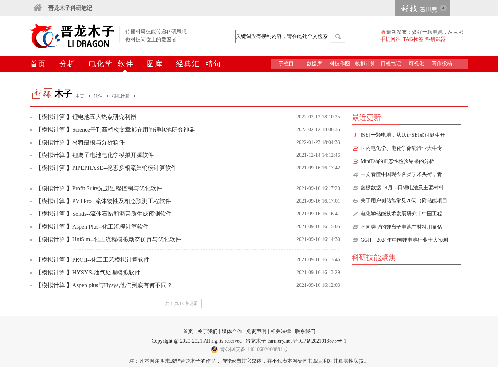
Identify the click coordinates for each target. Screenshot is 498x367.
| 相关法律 (279, 331)
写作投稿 (442, 63)
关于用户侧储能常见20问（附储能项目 (404, 200)
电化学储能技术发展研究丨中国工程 (401, 213)
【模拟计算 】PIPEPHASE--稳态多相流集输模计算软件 (106, 168)
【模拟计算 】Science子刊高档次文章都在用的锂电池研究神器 (115, 129)
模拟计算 (365, 63)
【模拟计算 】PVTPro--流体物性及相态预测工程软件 (103, 201)
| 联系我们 (303, 331)
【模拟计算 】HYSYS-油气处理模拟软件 (88, 272)
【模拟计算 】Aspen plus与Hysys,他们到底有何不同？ (104, 285)
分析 (67, 64)
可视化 (416, 63)
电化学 (101, 64)
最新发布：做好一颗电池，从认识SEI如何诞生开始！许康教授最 (424, 32)
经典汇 (188, 64)
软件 (126, 64)
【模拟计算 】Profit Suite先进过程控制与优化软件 (99, 188)
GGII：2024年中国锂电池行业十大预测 (404, 240)
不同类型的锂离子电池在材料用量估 (401, 227)
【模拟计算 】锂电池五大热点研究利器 (86, 117)
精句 (213, 64)
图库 (155, 64)
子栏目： (289, 63)
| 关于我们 (206, 331)
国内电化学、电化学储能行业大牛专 (401, 148)
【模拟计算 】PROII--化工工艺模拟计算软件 (92, 260)
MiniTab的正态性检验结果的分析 (397, 161)
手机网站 (390, 39)
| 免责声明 (255, 331)
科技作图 (340, 63)
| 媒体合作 (230, 331)
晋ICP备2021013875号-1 (319, 341)
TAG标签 (413, 39)
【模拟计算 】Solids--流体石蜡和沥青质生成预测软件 (104, 214)
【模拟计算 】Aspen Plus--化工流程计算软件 (92, 226)
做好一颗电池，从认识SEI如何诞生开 (403, 135)
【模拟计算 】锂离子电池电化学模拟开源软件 (95, 155)
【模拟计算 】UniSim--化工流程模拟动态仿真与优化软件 (108, 239)
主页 (79, 96)
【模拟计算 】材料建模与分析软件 (80, 142)
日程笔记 (391, 63)
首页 (38, 64)
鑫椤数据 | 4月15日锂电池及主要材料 (402, 187)
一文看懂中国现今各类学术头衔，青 (401, 174)
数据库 (314, 63)
